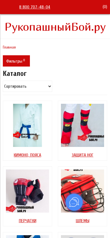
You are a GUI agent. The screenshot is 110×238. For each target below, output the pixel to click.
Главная (9, 47)
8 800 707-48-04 (34, 7)
